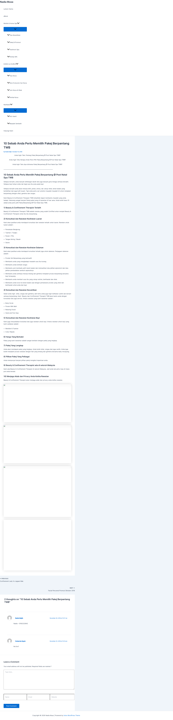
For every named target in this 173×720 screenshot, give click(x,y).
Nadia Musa (6, 1)
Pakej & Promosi (15, 42)
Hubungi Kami (8, 131)
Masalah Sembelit (16, 123)
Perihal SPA (13, 57)
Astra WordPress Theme (72, 715)
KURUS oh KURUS (10, 64)
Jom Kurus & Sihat (16, 90)
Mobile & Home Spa (10, 23)
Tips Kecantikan (15, 35)
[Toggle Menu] (15, 29)
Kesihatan (7, 105)
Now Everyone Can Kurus (18, 83)
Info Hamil (13, 116)
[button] (18, 23)
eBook (6, 16)
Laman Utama (8, 9)
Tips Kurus (13, 76)
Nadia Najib (19, 618)
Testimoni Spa (14, 49)
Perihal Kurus (14, 97)
